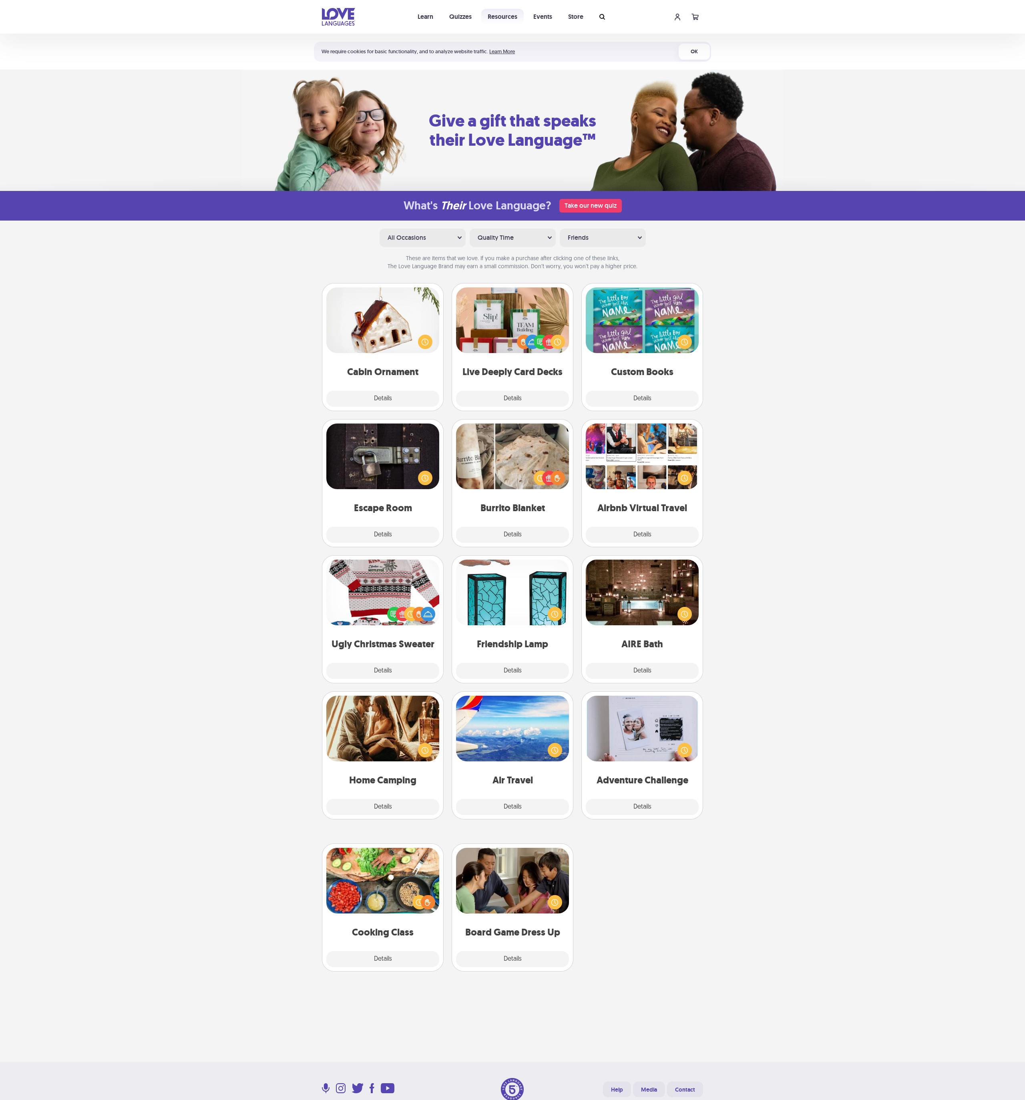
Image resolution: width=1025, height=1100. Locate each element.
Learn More (502, 51)
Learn (425, 16)
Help (617, 1089)
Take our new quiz (591, 205)
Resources (502, 16)
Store (575, 16)
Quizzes (460, 16)
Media (649, 1089)
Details (383, 398)
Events (542, 16)
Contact (685, 1089)
